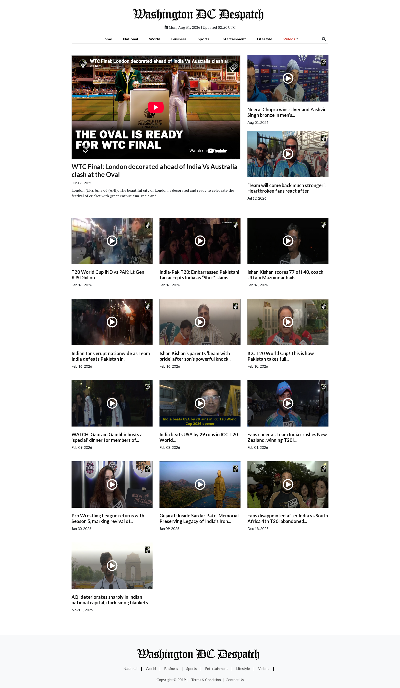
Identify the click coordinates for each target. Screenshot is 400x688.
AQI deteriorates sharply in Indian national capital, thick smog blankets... (111, 599)
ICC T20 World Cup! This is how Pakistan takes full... (280, 356)
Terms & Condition (206, 679)
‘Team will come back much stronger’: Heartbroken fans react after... (286, 188)
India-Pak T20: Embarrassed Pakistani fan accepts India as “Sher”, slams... (199, 274)
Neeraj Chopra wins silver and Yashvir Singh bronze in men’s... (286, 112)
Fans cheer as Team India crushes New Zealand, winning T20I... (287, 437)
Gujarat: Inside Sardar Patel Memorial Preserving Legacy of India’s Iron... (199, 518)
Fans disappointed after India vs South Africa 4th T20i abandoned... (287, 518)
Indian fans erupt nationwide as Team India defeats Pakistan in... (111, 356)
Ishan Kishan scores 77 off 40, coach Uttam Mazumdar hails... (285, 274)
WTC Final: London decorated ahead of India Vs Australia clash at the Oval (155, 170)
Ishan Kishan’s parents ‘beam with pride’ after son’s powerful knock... (195, 356)
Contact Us (235, 679)
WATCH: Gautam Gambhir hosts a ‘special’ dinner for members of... (107, 437)
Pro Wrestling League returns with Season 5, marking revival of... (108, 518)
